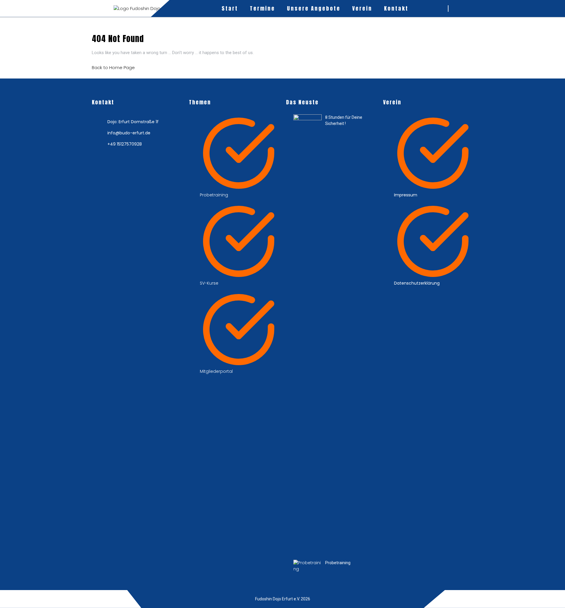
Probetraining (337, 562)
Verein (362, 8)
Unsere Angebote (313, 8)
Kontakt (396, 8)
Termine (262, 8)
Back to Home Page (113, 67)
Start (230, 8)
